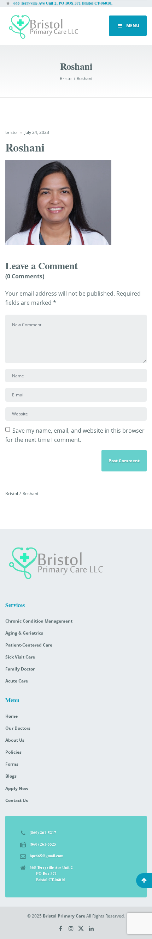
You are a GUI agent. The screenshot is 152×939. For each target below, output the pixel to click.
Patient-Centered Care (28, 645)
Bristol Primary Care (64, 916)
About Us (14, 740)
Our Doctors (17, 728)
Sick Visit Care (20, 657)
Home (11, 716)
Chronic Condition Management (38, 621)
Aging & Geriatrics (24, 633)
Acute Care (16, 681)
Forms (11, 764)
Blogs (11, 776)
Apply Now (16, 788)
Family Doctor (20, 669)
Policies (13, 752)
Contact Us (16, 800)
